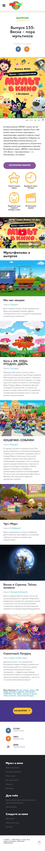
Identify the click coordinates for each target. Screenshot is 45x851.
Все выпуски (20, 711)
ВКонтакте (8, 730)
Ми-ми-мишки (14, 300)
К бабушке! (15, 528)
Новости (9, 784)
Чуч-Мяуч (10, 523)
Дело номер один (18, 658)
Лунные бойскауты (18, 592)
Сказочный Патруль (17, 653)
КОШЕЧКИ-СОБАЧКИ (18, 440)
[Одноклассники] (26, 48)
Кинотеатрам (11, 807)
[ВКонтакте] (18, 48)
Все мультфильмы (13, 772)
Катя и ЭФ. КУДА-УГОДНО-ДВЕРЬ (15, 363)
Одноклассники (8, 738)
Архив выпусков (12, 768)
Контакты (10, 788)
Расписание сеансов (19, 165)
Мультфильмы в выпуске (16, 254)
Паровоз (14, 305)
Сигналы (14, 368)
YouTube (8, 746)
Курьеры (14, 445)
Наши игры (10, 776)
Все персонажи (12, 780)
